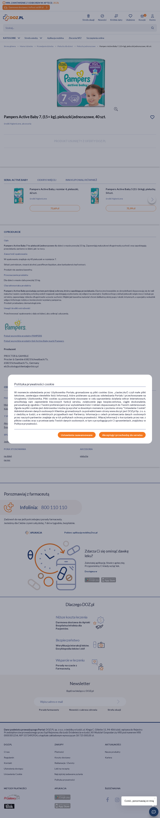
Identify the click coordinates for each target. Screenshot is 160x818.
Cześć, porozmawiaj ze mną (139, 801)
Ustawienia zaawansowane (76, 435)
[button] (153, 811)
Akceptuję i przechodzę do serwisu (122, 435)
